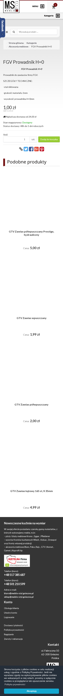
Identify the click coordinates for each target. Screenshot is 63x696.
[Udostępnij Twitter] (26, 149)
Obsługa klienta (11, 608)
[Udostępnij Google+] (36, 149)
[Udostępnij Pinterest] (42, 149)
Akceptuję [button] (32, 691)
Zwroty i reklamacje (13, 639)
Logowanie (9, 617)
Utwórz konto (10, 612)
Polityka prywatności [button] (15, 684)
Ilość (5, 134)
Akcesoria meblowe (18, 46)
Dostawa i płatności (13, 625)
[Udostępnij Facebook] (31, 149)
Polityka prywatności (14, 630)
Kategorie (31, 43)
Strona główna (16, 43)
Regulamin (9, 634)
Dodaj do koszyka (49, 139)
